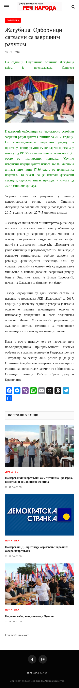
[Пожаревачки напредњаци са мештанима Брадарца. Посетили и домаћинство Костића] (39, 445)
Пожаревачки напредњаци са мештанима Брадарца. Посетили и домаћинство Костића (39, 480)
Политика (13, 20)
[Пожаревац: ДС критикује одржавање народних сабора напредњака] (39, 515)
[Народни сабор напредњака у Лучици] (39, 584)
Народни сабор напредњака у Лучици (29, 616)
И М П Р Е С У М (37, 672)
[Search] (73, 6)
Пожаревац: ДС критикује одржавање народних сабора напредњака (36, 549)
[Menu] (6, 6)
